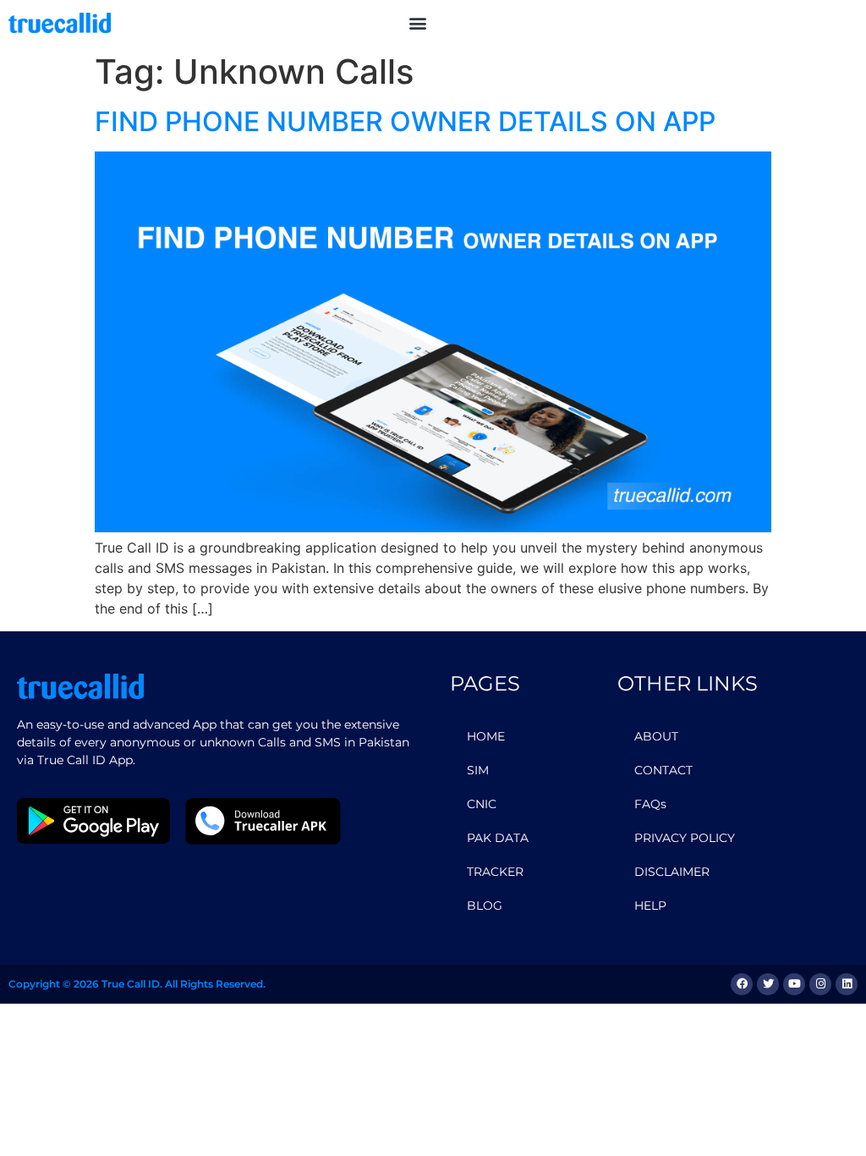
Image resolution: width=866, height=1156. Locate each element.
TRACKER (495, 871)
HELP (650, 905)
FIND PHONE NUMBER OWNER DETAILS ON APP (405, 121)
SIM (478, 770)
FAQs (650, 804)
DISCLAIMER (672, 871)
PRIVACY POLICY (684, 837)
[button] (418, 22)
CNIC (481, 804)
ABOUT (656, 736)
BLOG (484, 905)
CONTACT (663, 770)
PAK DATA (498, 837)
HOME (486, 736)
